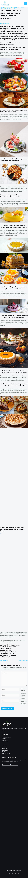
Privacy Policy (5, 748)
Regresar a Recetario (4, 23)
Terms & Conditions (6, 753)
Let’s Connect (5, 740)
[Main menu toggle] (25, 3)
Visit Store (4, 738)
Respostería (17, 7)
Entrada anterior (4, 660)
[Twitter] (12, 873)
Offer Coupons (5, 751)
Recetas (13, 7)
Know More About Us (6, 737)
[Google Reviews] (18, 873)
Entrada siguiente (23, 660)
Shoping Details (5, 750)
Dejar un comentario (5, 7)
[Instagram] (15, 873)
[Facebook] (9, 873)
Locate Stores (5, 741)
